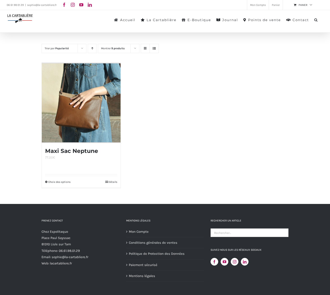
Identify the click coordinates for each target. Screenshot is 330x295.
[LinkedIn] (245, 262)
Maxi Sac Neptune (71, 151)
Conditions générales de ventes (153, 243)
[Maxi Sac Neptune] (81, 103)
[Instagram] (234, 262)
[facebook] (64, 4)
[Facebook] (214, 262)
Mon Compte (139, 232)
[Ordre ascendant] (92, 48)
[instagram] (73, 4)
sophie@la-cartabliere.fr (42, 5)
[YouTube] (224, 262)
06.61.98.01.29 (69, 251)
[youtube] (81, 4)
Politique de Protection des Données (157, 254)
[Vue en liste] (154, 48)
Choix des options (59, 181)
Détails (112, 181)
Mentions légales (142, 276)
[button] (316, 19)
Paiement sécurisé (143, 265)
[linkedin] (90, 4)
